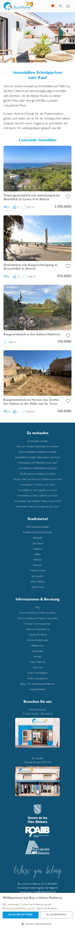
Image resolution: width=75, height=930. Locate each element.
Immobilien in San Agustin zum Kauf (37, 490)
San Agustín (37, 576)
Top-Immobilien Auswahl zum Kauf (37, 451)
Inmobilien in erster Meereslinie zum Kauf (37, 457)
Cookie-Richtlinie (37, 634)
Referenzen (37, 645)
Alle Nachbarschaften (37, 526)
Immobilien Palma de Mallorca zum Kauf (37, 506)
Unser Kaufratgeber (37, 672)
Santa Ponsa (37, 587)
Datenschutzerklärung (37, 629)
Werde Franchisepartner (37, 623)
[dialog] (37, 911)
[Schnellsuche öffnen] (60, 6)
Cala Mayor (37, 543)
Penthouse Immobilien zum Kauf (37, 473)
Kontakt (38, 656)
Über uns (37, 667)
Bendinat (37, 537)
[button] (37, 924)
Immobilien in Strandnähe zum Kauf (37, 468)
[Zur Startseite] (18, 6)
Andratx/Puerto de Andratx (37, 532)
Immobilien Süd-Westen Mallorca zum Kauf (37, 501)
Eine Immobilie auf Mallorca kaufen (37, 612)
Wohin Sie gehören (37, 678)
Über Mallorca (37, 662)
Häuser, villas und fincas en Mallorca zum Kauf (37, 479)
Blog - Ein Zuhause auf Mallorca (37, 683)
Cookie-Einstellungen (37, 640)
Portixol (37, 565)
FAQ (37, 607)
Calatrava (37, 548)
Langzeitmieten (37, 689)
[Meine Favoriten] (52, 6)
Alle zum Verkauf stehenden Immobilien (37, 446)
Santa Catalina (37, 581)
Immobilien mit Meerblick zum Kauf (37, 462)
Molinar (37, 559)
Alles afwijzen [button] (56, 915)
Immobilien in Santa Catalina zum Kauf (37, 495)
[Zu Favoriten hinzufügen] (68, 196)
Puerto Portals (37, 570)
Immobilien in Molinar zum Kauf (37, 484)
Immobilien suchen (37, 441)
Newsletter (37, 651)
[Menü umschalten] (68, 6)
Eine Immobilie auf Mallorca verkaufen (37, 618)
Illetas (37, 554)
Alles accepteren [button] (20, 915)
